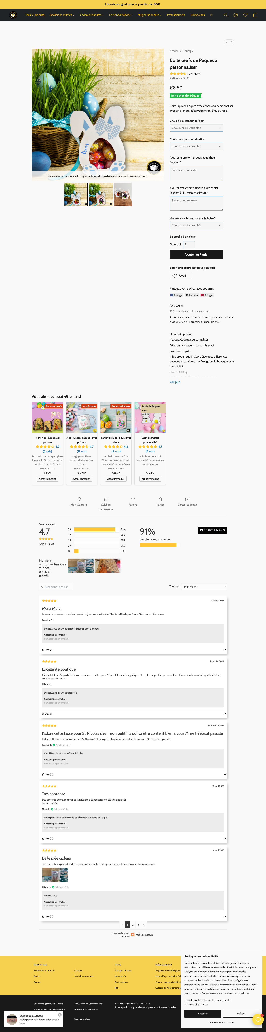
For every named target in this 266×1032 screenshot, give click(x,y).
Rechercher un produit (44, 970)
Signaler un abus (82, 1019)
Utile (47, 649)
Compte (78, 970)
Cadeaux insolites (91, 15)
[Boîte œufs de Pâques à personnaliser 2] (123, 194)
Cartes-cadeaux (187, 504)
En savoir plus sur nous (196, 1004)
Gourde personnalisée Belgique (169, 982)
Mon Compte (79, 504)
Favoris (133, 504)
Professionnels (176, 15)
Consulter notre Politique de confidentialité (207, 1000)
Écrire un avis (214, 530)
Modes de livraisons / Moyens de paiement (49, 1011)
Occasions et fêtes (61, 15)
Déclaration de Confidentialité (88, 1003)
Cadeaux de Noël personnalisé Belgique (173, 987)
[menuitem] (226, 42)
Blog (213, 15)
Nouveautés (197, 15)
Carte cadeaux (121, 982)
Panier (160, 504)
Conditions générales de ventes (48, 1003)
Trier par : (175, 586)
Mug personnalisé (149, 15)
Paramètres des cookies (45, 1024)
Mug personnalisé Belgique (167, 970)
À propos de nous (123, 970)
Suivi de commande (106, 507)
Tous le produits (34, 15)
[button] (13, 15)
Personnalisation (119, 15)
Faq (116, 987)
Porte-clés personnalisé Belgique (170, 976)
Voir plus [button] (175, 382)
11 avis (197, 73)
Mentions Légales (42, 1019)
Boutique (188, 51)
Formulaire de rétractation (86, 1009)
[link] (221, 1021)
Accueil (174, 51)
